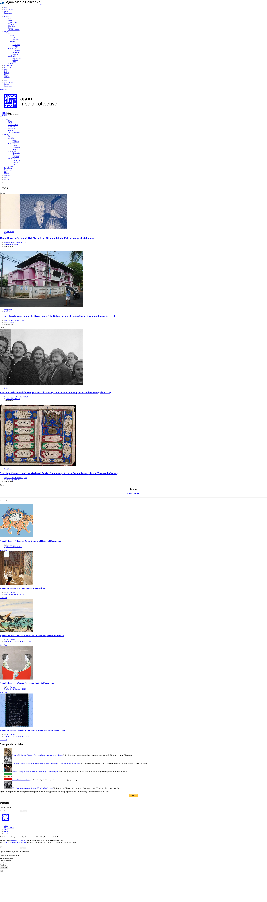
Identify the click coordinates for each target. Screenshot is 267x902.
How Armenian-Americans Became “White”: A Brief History (32, 788)
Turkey (15, 37)
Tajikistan (16, 54)
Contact (6, 11)
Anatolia (11, 35)
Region (6, 31)
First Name (4, 863)
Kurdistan (16, 39)
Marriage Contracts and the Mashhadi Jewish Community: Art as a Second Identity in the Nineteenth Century (59, 473)
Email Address (5, 861)
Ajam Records (9, 232)
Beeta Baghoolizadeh (13, 399)
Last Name (4, 865)
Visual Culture (13, 22)
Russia (10, 63)
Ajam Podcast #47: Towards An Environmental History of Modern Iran (30, 541)
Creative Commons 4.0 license (16, 842)
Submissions (8, 13)
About (6, 7)
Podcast (6, 71)
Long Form (8, 65)
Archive (6, 77)
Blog (5, 69)
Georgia (15, 47)
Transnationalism (14, 30)
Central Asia (12, 48)
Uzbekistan (16, 52)
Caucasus (11, 41)
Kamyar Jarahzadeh (12, 244)
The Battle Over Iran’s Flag (21, 780)
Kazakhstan (16, 50)
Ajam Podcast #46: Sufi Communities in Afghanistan (22, 588)
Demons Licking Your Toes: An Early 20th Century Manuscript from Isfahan (37, 755)
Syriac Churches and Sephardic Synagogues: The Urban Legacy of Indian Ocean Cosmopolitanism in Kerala (58, 316)
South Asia (12, 56)
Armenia (15, 43)
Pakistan (15, 60)
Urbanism (11, 24)
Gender (10, 28)
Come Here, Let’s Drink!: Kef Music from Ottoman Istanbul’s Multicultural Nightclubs (47, 238)
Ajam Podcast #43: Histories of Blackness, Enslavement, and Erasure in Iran (32, 730)
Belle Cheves (10, 545)
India (14, 62)
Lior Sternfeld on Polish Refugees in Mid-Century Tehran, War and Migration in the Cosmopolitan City (55, 392)
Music (10, 20)
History (10, 18)
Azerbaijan (16, 45)
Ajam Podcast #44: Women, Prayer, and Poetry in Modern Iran (27, 683)
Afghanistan (17, 58)
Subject (6, 16)
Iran (9, 33)
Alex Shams (10, 322)
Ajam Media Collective (18, 840)
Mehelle (6, 73)
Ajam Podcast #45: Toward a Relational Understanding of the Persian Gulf (32, 636)
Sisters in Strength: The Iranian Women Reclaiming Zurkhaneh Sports (35, 771)
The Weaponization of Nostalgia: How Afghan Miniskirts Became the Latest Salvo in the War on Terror (46, 763)
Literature (11, 26)
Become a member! (133, 493)
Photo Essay (8, 67)
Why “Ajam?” (9, 9)
